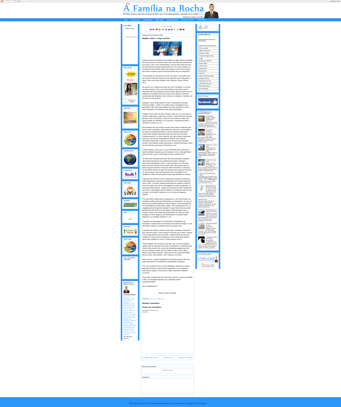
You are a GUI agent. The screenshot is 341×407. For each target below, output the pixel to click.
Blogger (209, 403)
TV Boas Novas (201, 19)
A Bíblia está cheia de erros (204, 50)
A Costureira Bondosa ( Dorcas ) (211, 116)
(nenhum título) (202, 199)
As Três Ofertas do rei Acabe (204, 83)
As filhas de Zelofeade (209, 130)
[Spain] (160, 29)
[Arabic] (180, 29)
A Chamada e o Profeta (203, 53)
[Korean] (178, 29)
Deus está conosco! (202, 71)
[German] (157, 29)
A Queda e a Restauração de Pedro (206, 76)
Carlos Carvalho (154, 298)
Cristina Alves (148, 19)
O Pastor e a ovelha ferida (211, 145)
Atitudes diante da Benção (204, 86)
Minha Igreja (159, 19)
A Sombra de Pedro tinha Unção (211, 237)
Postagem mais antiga (185, 357)
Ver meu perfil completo (128, 337)
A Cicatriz (200, 58)
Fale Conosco (135, 19)
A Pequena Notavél (202, 68)
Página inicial (167, 357)
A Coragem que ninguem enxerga (205, 56)
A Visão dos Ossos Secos (211, 160)
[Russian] (169, 29)
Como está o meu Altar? (203, 91)
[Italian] (163, 29)
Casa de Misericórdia (203, 88)
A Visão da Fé (201, 73)
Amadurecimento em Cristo (204, 81)
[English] (151, 29)
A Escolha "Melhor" (203, 63)
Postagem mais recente (150, 357)
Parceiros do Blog (172, 19)
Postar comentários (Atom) (169, 362)
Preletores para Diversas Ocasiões (211, 186)
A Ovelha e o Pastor (202, 66)
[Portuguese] (172, 29)
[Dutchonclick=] (166, 29)
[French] (153, 29)
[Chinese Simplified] (183, 29)
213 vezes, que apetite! (203, 48)
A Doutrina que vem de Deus (204, 60)
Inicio (126, 19)
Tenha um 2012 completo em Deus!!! (207, 174)
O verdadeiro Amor (211, 223)
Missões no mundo (187, 19)
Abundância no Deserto (203, 78)
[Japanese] (174, 29)
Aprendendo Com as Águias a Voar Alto (211, 210)
